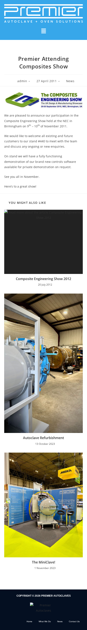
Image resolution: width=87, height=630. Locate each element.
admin (22, 81)
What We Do (45, 621)
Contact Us (74, 621)
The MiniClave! (43, 562)
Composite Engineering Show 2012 (43, 278)
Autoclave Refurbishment (43, 437)
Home (29, 621)
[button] (43, 31)
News (70, 81)
